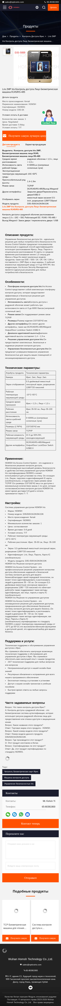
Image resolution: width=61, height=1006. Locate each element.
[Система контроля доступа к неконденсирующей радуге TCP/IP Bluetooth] (45, 911)
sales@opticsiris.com (14, 2)
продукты (14, 36)
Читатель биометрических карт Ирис (21, 771)
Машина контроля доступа (16, 777)
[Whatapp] (21, 814)
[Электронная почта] (27, 814)
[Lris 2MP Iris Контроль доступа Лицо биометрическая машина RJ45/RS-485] (36, 66)
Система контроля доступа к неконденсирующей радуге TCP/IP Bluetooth (44, 927)
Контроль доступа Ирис (33, 36)
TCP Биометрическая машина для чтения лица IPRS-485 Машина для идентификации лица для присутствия (15, 927)
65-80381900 (52, 2)
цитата (53, 7)
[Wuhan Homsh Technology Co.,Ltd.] (14, 7)
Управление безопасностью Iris (18, 784)
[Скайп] (14, 814)
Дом (4, 36)
